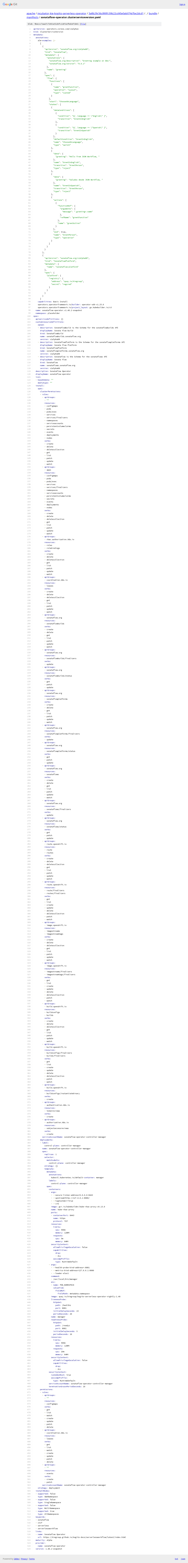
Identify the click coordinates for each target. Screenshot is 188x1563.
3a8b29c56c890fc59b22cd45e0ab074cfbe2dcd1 (116, 13)
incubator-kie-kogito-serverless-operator (61, 13)
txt (176, 1558)
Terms (32, 1558)
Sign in (182, 4)
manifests (32, 17)
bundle (153, 13)
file (83, 24)
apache (31, 13)
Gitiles (16, 1558)
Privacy (24, 1558)
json (183, 1558)
